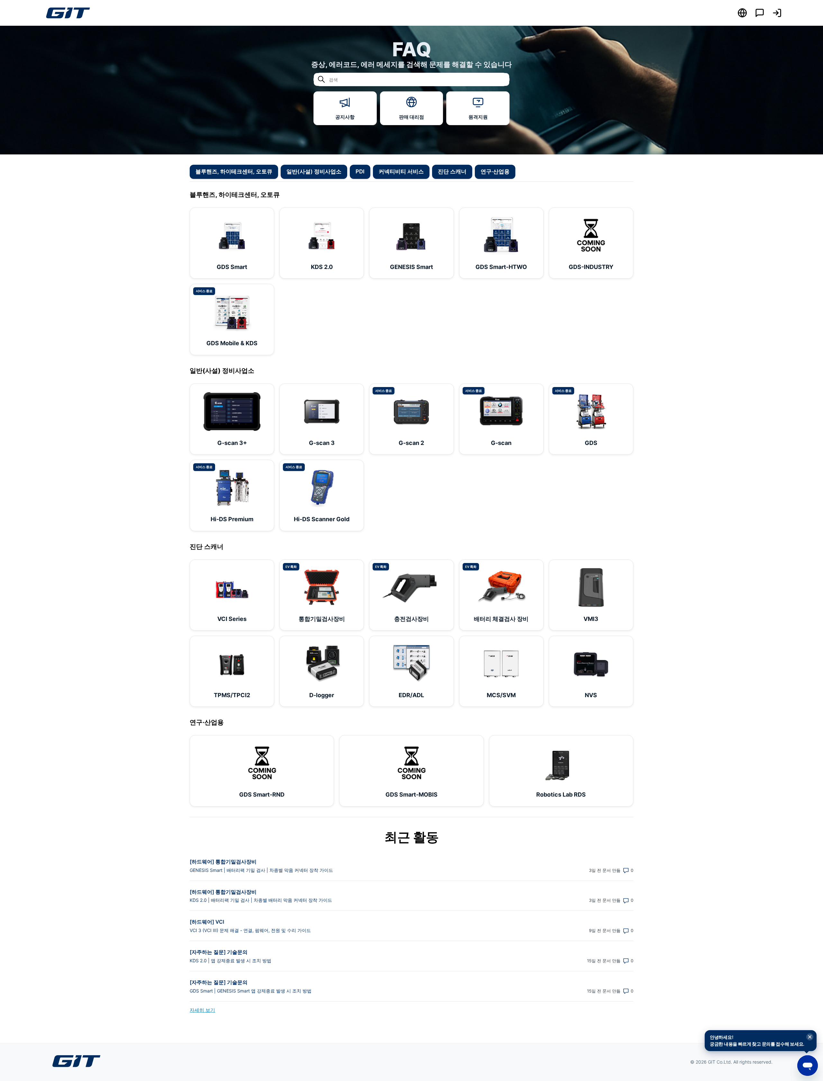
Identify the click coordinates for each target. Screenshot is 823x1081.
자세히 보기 (202, 1010)
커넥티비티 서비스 (401, 171)
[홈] (68, 13)
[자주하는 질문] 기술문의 (219, 952)
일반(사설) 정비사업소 (313, 171)
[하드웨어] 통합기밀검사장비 (223, 861)
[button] (777, 13)
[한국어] (742, 13)
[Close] (809, 1037)
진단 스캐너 (452, 171)
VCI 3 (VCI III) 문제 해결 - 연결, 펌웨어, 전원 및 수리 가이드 (250, 930)
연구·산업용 (495, 171)
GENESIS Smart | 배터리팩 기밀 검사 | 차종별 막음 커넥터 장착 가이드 (261, 870)
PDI (360, 171)
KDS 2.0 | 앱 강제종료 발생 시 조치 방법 (230, 960)
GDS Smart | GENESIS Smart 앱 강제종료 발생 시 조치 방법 (251, 990)
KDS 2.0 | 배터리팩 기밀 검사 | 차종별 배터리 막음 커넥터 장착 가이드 (261, 900)
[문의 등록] (759, 13)
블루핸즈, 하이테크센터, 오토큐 (233, 171)
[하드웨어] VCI (207, 922)
